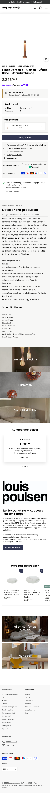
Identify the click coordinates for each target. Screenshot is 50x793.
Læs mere (19, 542)
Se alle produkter (13, 547)
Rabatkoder (6, 722)
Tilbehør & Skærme (32, 707)
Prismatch (5, 700)
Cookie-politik (7, 710)
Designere (29, 700)
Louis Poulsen (9, 66)
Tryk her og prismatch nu (35, 145)
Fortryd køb (6, 729)
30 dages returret (14, 154)
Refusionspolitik (8, 719)
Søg (3, 697)
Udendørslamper (26, 66)
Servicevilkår (6, 716)
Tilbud (27, 694)
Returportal (6, 726)
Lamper (27, 697)
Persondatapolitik (8, 713)
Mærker (28, 704)
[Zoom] (46, 59)
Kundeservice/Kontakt (10, 694)
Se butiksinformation (12, 191)
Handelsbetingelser (9, 707)
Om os (4, 704)
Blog (26, 713)
